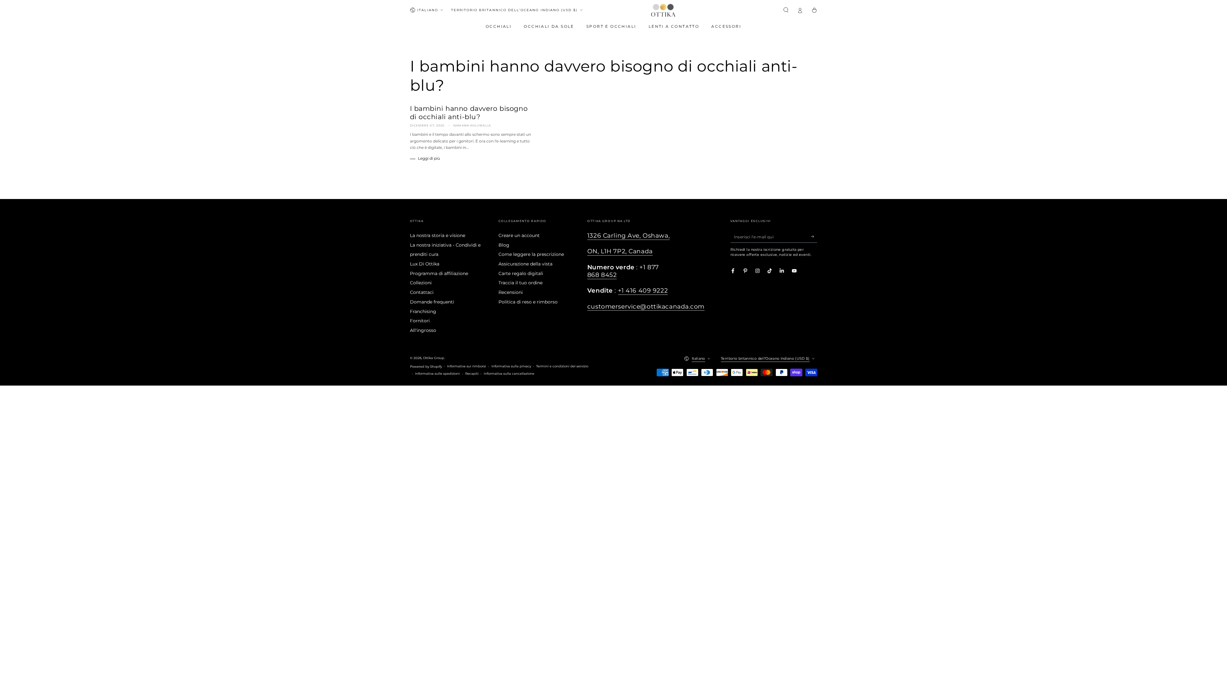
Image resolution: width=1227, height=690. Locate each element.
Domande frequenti (432, 301)
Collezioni (421, 282)
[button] (786, 10)
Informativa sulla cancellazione (509, 374)
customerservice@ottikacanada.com (646, 306)
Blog (503, 245)
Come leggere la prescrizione (531, 254)
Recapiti (472, 374)
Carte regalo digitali (520, 273)
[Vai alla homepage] (663, 10)
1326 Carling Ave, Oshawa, (628, 235)
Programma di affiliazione (439, 273)
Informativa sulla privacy (511, 366)
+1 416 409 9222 (643, 290)
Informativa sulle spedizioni (437, 374)
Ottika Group (433, 358)
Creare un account (519, 235)
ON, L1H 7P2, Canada (620, 251)
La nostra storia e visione (437, 235)
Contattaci (422, 292)
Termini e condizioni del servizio (562, 366)
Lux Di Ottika (424, 263)
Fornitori (420, 320)
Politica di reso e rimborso (528, 301)
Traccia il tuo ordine (520, 282)
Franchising (423, 311)
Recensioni (510, 292)
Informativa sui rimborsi (466, 366)
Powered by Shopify (426, 366)
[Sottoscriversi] (814, 236)
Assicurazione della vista (525, 263)
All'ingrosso (423, 330)
